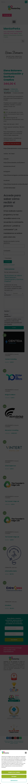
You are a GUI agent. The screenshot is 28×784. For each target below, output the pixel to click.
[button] (26, 753)
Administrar (14, 780)
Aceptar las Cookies (14, 772)
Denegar (14, 776)
